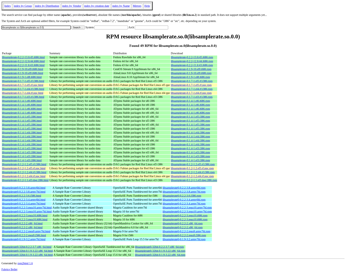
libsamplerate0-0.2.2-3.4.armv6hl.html (23, 199)
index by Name (121, 5)
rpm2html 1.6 (25, 263)
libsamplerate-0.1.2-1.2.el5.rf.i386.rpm (193, 164)
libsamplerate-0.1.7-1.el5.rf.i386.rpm (191, 81)
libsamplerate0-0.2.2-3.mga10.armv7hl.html (27, 207)
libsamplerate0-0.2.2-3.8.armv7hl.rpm (184, 191)
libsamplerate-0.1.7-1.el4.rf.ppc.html (22, 92)
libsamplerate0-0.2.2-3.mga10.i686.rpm (185, 215)
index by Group (23, 5)
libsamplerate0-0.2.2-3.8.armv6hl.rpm (184, 187)
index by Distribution (47, 5)
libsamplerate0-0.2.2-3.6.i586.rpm (182, 195)
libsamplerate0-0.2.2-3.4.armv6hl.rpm (184, 199)
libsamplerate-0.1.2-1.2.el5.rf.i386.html (24, 164)
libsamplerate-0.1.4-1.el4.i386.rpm (190, 132)
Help (147, 5)
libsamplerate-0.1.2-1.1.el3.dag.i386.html (25, 180)
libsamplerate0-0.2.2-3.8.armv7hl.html (23, 191)
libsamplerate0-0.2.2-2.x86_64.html (22, 223)
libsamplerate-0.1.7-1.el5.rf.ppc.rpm (191, 85)
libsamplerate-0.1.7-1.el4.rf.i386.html (23, 88)
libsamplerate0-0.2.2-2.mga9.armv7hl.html (26, 231)
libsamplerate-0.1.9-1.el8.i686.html (22, 77)
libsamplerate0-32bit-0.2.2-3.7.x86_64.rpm (159, 246)
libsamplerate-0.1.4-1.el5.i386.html (22, 116)
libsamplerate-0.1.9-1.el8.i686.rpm (190, 77)
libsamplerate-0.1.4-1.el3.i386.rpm (190, 148)
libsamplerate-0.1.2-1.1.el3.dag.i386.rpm (194, 180)
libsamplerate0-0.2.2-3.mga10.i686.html (24, 215)
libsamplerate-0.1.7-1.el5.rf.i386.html (23, 81)
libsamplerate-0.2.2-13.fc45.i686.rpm (192, 57)
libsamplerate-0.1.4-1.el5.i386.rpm (190, 116)
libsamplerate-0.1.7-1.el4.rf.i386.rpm (191, 88)
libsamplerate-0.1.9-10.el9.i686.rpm (191, 69)
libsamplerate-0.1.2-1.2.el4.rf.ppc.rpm (192, 176)
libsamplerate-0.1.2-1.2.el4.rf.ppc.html (23, 176)
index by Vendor (71, 5)
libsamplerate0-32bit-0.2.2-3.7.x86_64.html (26, 246)
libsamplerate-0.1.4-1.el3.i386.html (22, 148)
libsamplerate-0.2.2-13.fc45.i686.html (23, 57)
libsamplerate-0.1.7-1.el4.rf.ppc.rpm (191, 92)
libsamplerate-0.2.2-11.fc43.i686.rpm (192, 65)
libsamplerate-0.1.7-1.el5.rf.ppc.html (22, 85)
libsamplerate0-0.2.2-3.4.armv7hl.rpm (184, 203)
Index (7, 5)
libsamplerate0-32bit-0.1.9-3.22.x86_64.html (27, 250)
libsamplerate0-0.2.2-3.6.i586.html (21, 195)
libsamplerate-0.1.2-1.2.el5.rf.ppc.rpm (192, 168)
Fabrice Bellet (9, 269)
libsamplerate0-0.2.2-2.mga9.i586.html (24, 235)
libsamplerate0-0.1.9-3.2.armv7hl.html (23, 239)
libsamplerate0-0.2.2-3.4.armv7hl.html (23, 203)
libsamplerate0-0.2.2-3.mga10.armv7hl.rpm (187, 207)
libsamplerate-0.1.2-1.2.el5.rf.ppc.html (23, 168)
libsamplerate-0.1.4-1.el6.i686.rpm (190, 100)
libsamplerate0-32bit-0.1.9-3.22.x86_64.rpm (160, 250)
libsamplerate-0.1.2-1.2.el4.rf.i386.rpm (193, 172)
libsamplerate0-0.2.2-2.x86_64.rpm (183, 223)
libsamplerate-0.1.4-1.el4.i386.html (22, 132)
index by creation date (96, 5)
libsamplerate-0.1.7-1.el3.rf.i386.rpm (191, 96)
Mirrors (137, 5)
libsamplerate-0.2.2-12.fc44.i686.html (23, 61)
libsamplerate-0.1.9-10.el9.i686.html (22, 69)
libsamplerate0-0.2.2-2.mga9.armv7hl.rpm (186, 231)
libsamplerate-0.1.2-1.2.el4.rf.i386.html (24, 172)
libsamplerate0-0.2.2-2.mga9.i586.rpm (184, 235)
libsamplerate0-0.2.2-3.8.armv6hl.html (23, 187)
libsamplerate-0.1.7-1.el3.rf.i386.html (23, 96)
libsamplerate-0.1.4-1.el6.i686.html (22, 100)
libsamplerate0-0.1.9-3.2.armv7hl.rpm (184, 239)
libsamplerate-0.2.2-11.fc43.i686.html (23, 65)
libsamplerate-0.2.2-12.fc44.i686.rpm (192, 61)
